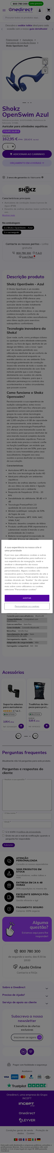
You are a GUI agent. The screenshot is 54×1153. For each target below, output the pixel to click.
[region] (27, 576)
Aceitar (27, 598)
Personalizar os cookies (27, 606)
